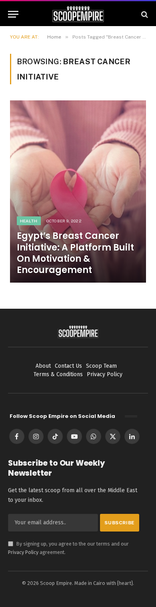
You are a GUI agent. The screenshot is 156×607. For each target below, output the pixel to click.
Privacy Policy (23, 552)
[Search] (144, 14)
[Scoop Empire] (78, 14)
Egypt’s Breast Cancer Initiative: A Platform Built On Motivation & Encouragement (75, 253)
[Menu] (13, 14)
